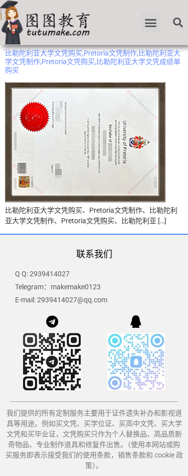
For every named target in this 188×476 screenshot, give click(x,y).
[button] (150, 22)
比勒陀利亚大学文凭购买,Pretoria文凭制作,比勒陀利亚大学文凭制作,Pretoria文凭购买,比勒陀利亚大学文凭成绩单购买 (92, 61)
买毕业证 (42, 434)
